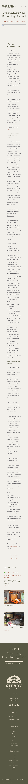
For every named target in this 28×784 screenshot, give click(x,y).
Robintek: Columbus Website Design (17, 782)
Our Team (14, 758)
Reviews (14, 736)
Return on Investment (14, 765)
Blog (14, 731)
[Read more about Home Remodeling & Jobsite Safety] (14, 619)
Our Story (14, 755)
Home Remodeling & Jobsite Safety (13, 628)
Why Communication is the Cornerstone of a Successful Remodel (12, 582)
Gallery (14, 767)
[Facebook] (10, 705)
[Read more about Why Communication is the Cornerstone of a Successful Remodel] (14, 575)
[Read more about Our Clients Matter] (14, 596)
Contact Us (14, 700)
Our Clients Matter (9, 605)
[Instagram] (13, 705)
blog (10, 532)
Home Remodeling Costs (18, 21)
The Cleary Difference (14, 760)
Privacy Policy (14, 743)
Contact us (13, 546)
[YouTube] (15, 705)
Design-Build (6, 21)
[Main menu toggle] (21, 6)
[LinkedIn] (18, 705)
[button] (25, 6)
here (8, 129)
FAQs (14, 738)
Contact (14, 769)
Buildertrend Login (14, 745)
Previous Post (14, 555)
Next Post (14, 558)
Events (14, 740)
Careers (14, 733)
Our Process (14, 762)
